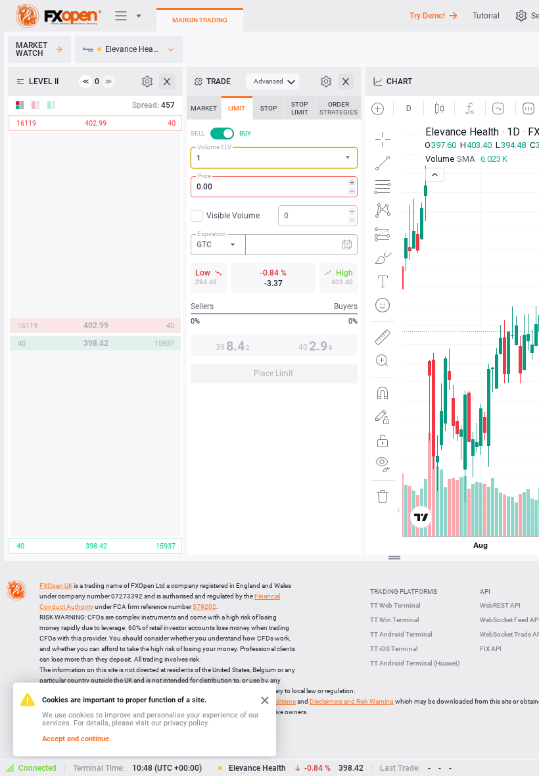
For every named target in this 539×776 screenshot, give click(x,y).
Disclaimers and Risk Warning (352, 701)
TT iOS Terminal (394, 648)
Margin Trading (199, 20)
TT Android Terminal (401, 634)
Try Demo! (427, 15)
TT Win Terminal (394, 619)
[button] (349, 158)
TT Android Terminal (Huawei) (415, 663)
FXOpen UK (55, 585)
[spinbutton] (274, 186)
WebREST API (500, 605)
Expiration (211, 233)
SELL (198, 133)
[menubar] (272, 81)
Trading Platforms (403, 591)
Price (204, 176)
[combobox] (274, 157)
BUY (245, 133)
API (485, 591)
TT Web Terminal (395, 605)
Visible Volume (233, 215)
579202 (204, 606)
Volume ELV (214, 147)
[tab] (204, 108)
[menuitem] (272, 81)
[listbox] (129, 49)
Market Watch (31, 49)
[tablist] (274, 243)
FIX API (491, 648)
